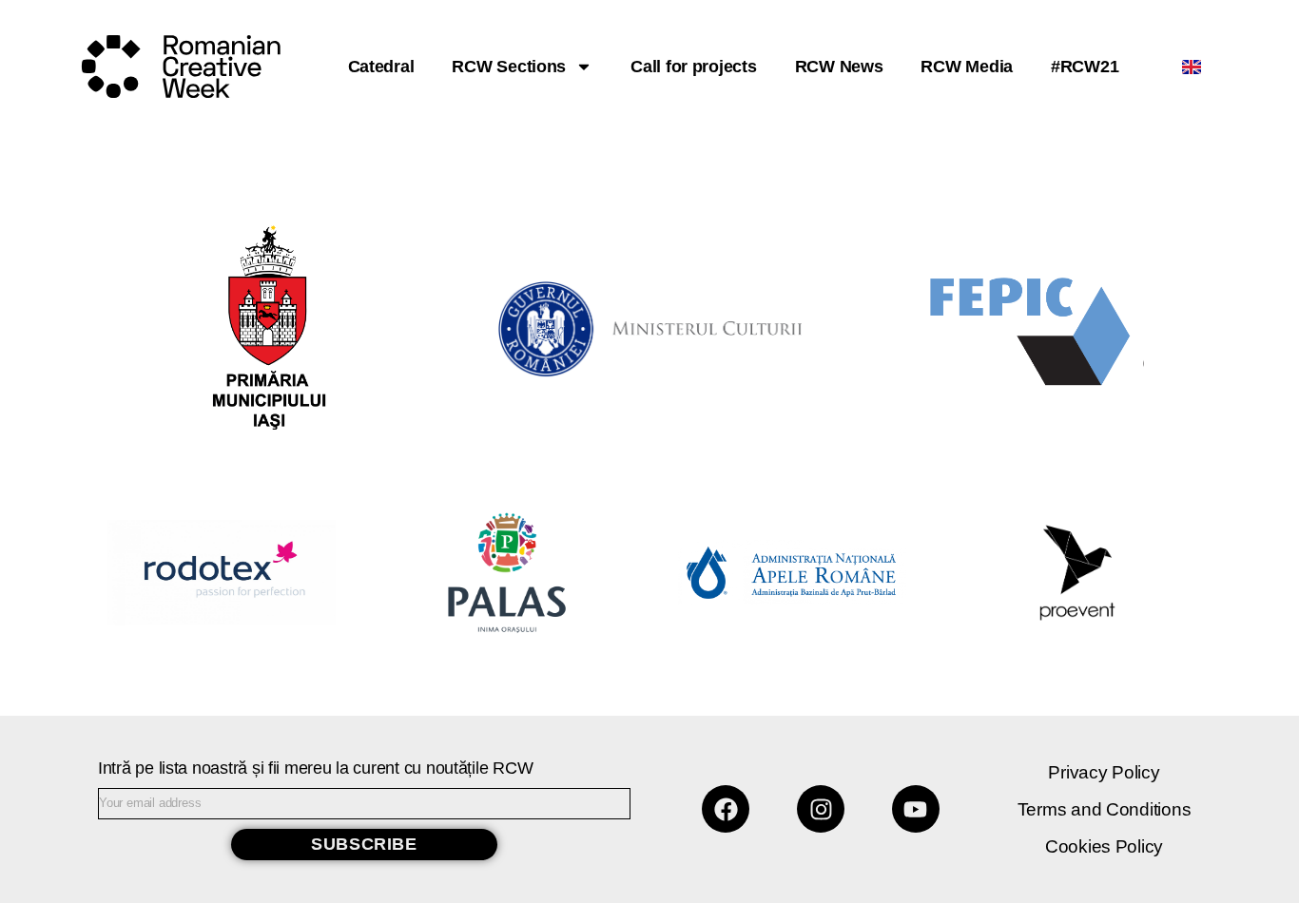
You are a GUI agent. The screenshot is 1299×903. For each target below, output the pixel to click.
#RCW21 (1084, 66)
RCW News (839, 66)
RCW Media (967, 66)
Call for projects (693, 66)
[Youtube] (916, 809)
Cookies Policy (1104, 846)
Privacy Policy (1103, 772)
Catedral (381, 66)
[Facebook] (725, 809)
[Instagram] (820, 809)
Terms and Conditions (1105, 809)
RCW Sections (509, 66)
